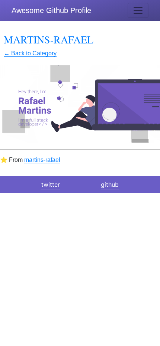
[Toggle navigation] (138, 10)
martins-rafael (42, 160)
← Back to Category (30, 53)
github (110, 184)
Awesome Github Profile (51, 10)
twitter (50, 184)
